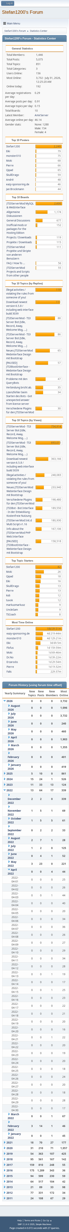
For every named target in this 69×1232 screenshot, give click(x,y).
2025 (10, 773)
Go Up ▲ (47, 1220)
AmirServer (41, 115)
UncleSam (12, 609)
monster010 (13, 156)
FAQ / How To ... (16, 263)
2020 (10, 1148)
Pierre (10, 165)
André (10, 179)
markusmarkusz (15, 605)
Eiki (8, 151)
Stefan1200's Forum (22, 12)
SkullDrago (12, 175)
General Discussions (18, 220)
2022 (10, 790)
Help (19, 1220)
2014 (10, 1181)
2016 (10, 1170)
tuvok (9, 600)
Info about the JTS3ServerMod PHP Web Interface (18, 532)
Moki (9, 160)
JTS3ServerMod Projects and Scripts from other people (18, 271)
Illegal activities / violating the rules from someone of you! (20, 293)
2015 (10, 1176)
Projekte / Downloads (19, 242)
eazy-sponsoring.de (17, 184)
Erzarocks (12, 662)
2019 (10, 1153)
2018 (10, 1159)
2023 (10, 784)
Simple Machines (43, 1224)
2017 (10, 1165)
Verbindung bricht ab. (19, 387)
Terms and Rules (32, 1220)
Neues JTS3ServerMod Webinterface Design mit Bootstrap (19, 354)
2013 (10, 1187)
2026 (10, 701)
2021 (10, 1142)
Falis (9, 671)
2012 (10, 1192)
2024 (10, 779)
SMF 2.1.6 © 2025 (26, 1224)
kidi (8, 595)
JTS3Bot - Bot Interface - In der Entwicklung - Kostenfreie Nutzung (20, 512)
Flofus (10, 647)
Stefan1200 (13, 146)
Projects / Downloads (19, 237)
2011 (10, 1198)
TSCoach (11, 614)
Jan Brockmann (15, 189)
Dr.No (10, 657)
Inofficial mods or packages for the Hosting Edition (17, 229)
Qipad (9, 170)
